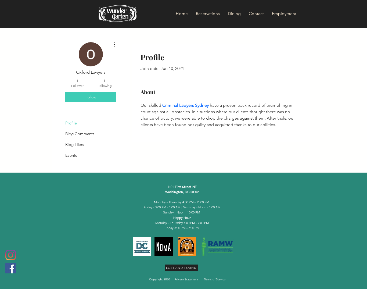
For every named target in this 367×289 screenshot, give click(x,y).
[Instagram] (10, 255)
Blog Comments (79, 133)
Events (71, 155)
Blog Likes (74, 144)
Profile (71, 123)
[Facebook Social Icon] (10, 268)
